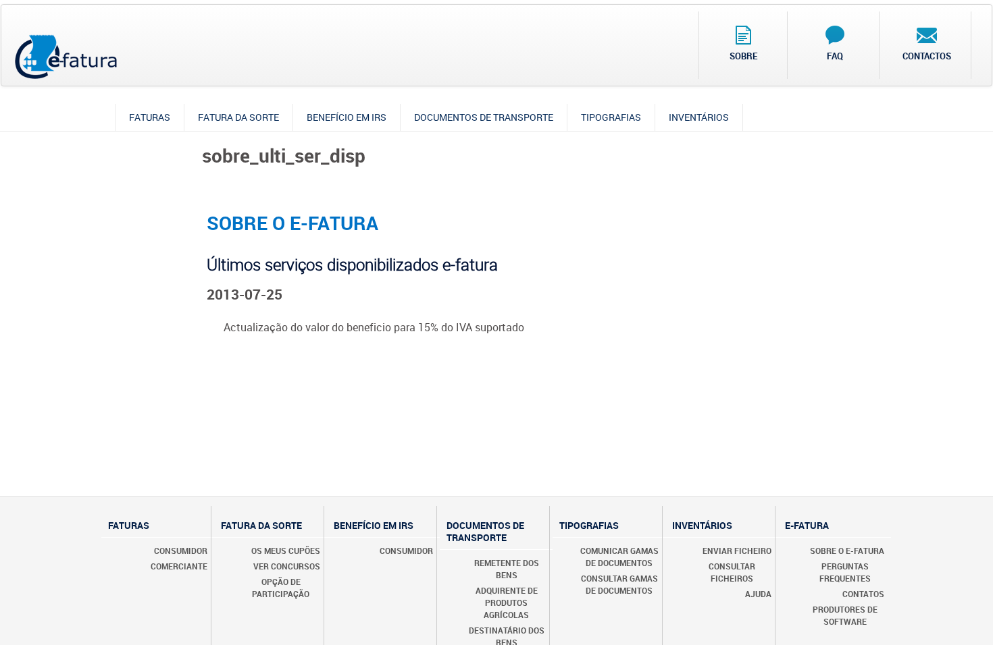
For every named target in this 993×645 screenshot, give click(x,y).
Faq (835, 56)
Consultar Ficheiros (732, 572)
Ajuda (758, 593)
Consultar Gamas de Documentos (619, 584)
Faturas (149, 117)
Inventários (699, 117)
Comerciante (179, 566)
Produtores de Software (845, 615)
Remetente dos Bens (506, 568)
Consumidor (180, 550)
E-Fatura (807, 526)
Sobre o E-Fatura (847, 550)
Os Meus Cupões (285, 550)
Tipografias (611, 117)
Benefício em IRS (346, 117)
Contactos (926, 56)
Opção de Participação (280, 587)
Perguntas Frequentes (845, 572)
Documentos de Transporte (483, 117)
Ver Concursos (286, 566)
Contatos (863, 593)
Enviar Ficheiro (737, 550)
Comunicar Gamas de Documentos (619, 556)
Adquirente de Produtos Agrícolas (507, 602)
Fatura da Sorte (238, 117)
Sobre (743, 56)
